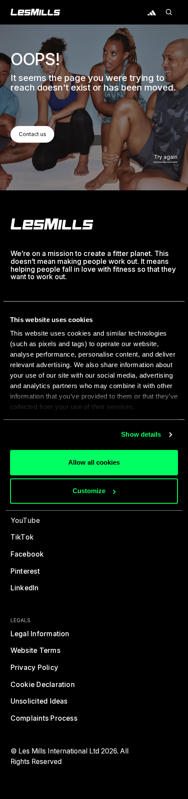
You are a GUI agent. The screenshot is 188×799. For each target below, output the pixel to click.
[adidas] (151, 12)
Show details (141, 434)
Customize (89, 491)
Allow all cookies (94, 462)
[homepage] (52, 224)
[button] (169, 12)
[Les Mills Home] (35, 12)
